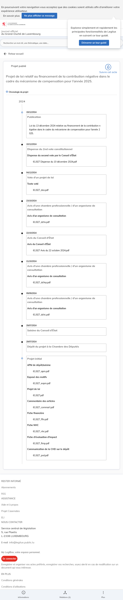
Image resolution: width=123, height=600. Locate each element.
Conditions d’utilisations (13, 586)
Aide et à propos (9, 504)
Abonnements (8, 487)
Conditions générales (12, 580)
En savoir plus (11, 15)
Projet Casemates (10, 511)
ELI (2, 517)
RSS (3, 493)
